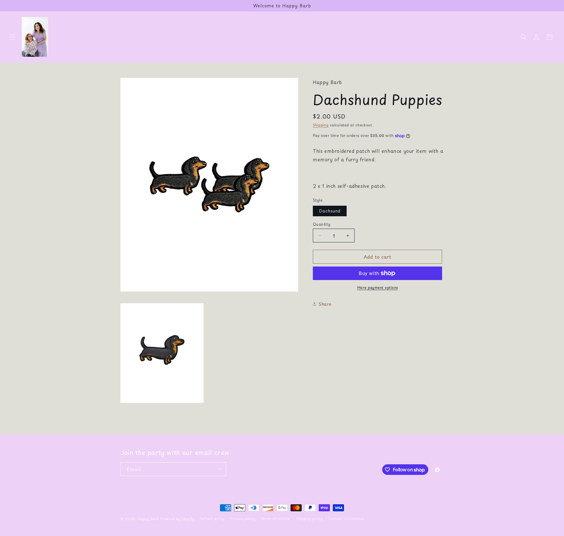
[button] (12, 37)
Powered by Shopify (177, 518)
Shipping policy (309, 518)
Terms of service (275, 518)
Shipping (321, 125)
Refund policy (212, 518)
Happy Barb (148, 518)
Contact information (346, 518)
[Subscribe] (219, 469)
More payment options (377, 287)
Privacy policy (242, 518)
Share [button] (325, 304)
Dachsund (329, 211)
